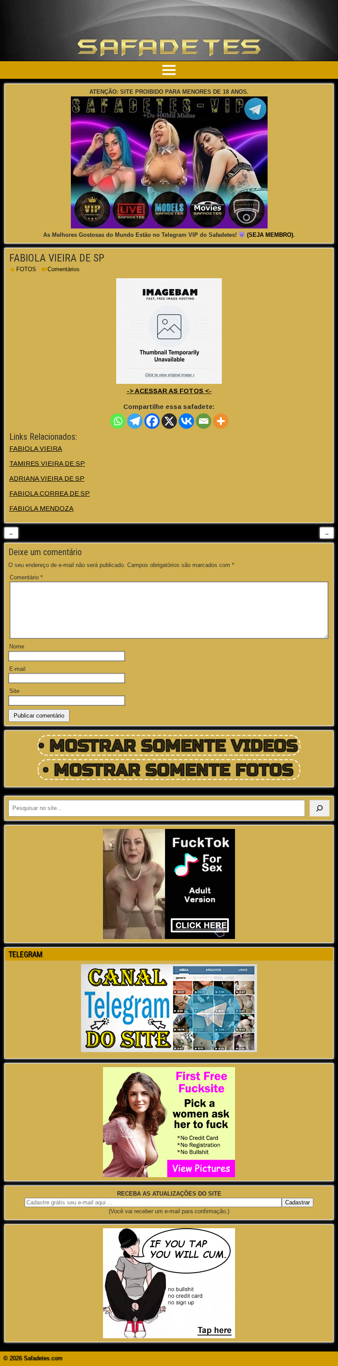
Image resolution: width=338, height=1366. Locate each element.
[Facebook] (152, 421)
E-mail (17, 669)
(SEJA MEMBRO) (270, 235)
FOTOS (26, 269)
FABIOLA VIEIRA (35, 448)
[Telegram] (135, 421)
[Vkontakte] (186, 421)
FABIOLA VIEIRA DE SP (56, 258)
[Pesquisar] (319, 808)
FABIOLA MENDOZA (41, 508)
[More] (220, 421)
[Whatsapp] (117, 421)
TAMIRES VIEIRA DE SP (47, 463)
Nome (16, 646)
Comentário (26, 577)
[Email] (203, 421)
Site (14, 691)
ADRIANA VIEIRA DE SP (46, 478)
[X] (169, 421)
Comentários (64, 269)
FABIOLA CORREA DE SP (49, 493)
